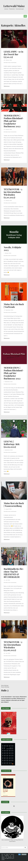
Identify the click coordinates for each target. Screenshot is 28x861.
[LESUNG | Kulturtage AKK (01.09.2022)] (14, 428)
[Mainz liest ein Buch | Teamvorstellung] (14, 490)
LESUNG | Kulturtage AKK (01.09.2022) (11, 444)
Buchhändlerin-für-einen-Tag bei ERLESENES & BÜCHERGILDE (14, 572)
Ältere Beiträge (4, 685)
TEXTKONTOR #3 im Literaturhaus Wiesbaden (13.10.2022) (13, 193)
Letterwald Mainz (14, 6)
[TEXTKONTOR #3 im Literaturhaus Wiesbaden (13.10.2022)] (14, 176)
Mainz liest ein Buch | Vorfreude (14, 305)
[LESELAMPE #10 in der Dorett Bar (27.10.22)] (14, 38)
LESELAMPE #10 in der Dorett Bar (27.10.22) (13, 54)
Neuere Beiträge (5, 687)
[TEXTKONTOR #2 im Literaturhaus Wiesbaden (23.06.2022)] (14, 629)
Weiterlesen (7, 86)
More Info (24, 854)
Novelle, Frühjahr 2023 (12, 248)
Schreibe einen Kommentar (10, 62)
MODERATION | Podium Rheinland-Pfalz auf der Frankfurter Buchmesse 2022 (13, 121)
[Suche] (25, 847)
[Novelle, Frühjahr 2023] (14, 234)
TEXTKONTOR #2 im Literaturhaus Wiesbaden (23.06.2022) (13, 646)
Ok (19, 854)
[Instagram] (14, 806)
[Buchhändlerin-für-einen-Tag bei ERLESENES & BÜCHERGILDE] (14, 556)
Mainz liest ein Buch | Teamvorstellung (14, 504)
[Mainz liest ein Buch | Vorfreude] (14, 291)
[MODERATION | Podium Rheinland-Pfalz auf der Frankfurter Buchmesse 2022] (14, 102)
